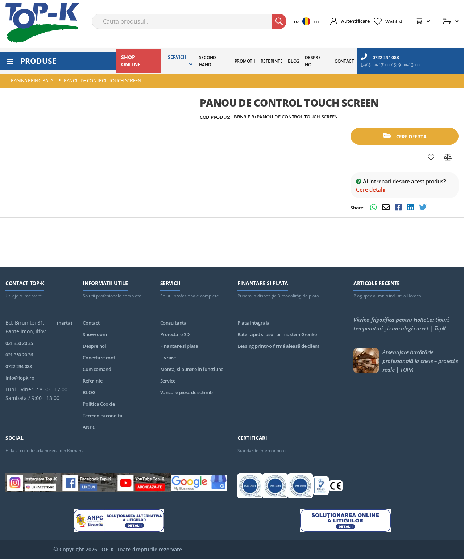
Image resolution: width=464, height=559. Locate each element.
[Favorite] (431, 157)
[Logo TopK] (42, 23)
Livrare (168, 357)
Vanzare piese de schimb (186, 392)
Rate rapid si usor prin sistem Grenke (276, 334)
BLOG (89, 392)
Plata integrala (253, 323)
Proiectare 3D (175, 334)
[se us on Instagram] (33, 484)
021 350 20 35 (19, 343)
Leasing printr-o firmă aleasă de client (278, 346)
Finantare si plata (179, 346)
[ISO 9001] (249, 487)
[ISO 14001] (274, 487)
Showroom (95, 334)
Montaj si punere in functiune (191, 369)
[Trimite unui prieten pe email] (386, 208)
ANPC (89, 427)
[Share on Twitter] (422, 208)
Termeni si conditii (102, 415)
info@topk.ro (19, 378)
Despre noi (94, 346)
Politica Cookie (99, 404)
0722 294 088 (386, 57)
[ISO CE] (336, 487)
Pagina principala (32, 80)
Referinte (93, 380)
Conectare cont (99, 357)
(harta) (64, 323)
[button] (304, 21)
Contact (91, 323)
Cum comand (97, 369)
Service (167, 380)
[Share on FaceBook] (399, 208)
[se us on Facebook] (88, 484)
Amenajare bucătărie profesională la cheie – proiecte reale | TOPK (420, 361)
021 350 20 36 (19, 354)
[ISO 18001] (300, 487)
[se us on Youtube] (143, 484)
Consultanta (173, 323)
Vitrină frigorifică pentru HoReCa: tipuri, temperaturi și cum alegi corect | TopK (401, 324)
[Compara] (448, 157)
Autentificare (355, 21)
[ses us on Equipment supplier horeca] (199, 484)
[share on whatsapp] (374, 208)
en (316, 21)
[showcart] (422, 21)
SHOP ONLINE (131, 61)
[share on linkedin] (411, 208)
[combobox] (189, 21)
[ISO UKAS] (320, 486)
